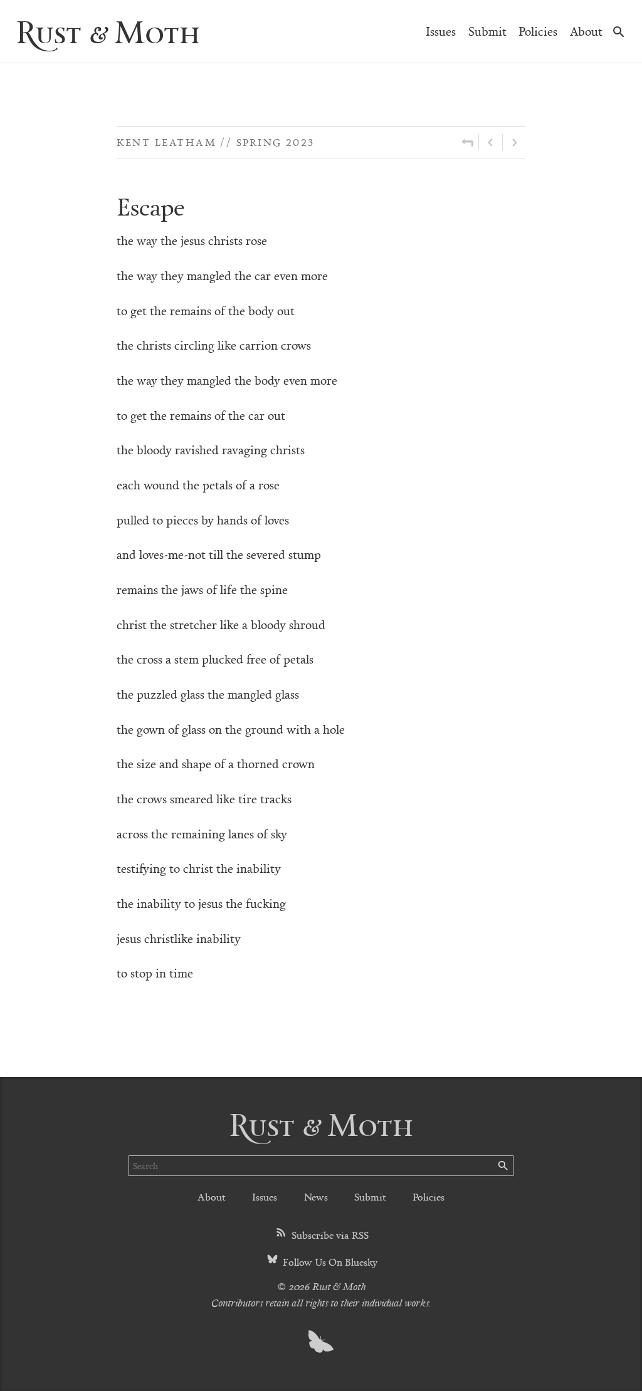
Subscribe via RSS (329, 1234)
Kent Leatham (166, 142)
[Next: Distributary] (514, 142)
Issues (441, 31)
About (586, 31)
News (316, 1196)
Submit (487, 31)
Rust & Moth (108, 31)
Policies (537, 31)
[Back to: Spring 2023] (467, 142)
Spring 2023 (275, 142)
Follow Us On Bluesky (328, 1261)
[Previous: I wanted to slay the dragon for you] (490, 142)
